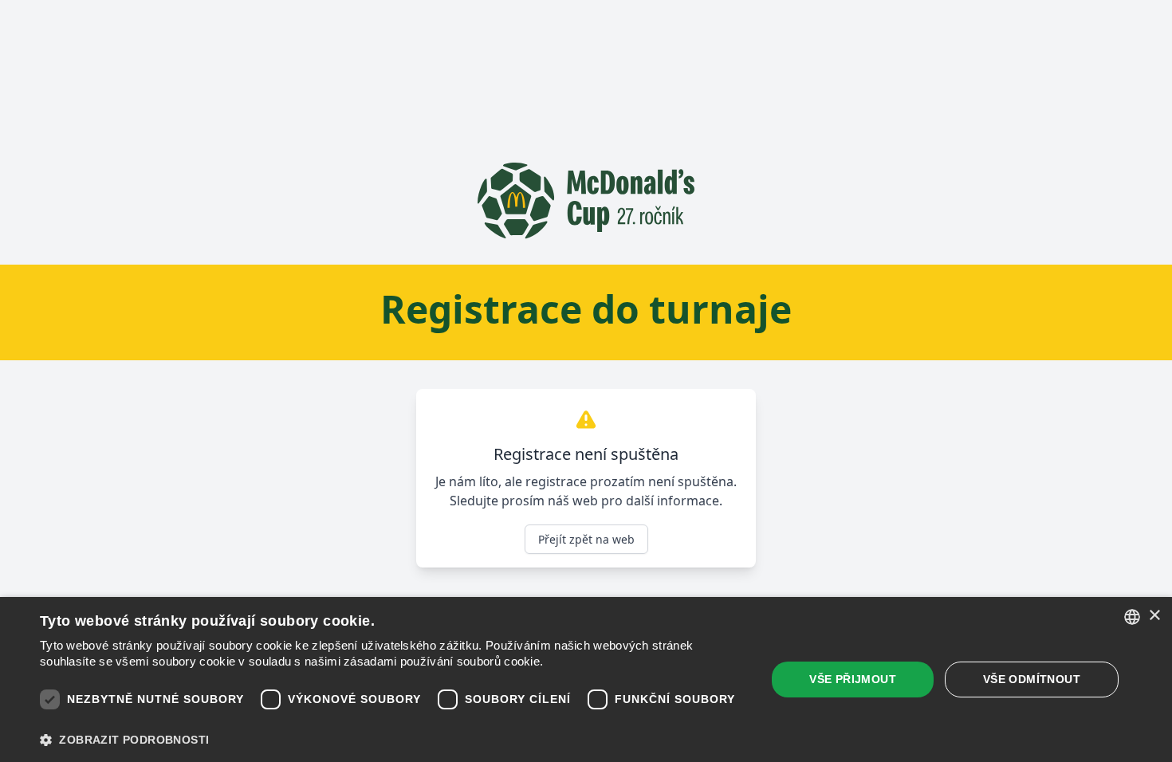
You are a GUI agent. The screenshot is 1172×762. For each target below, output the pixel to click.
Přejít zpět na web (586, 539)
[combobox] (1132, 617)
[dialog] (586, 679)
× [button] (1154, 616)
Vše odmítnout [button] (1031, 679)
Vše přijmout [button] (852, 679)
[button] (392, 740)
